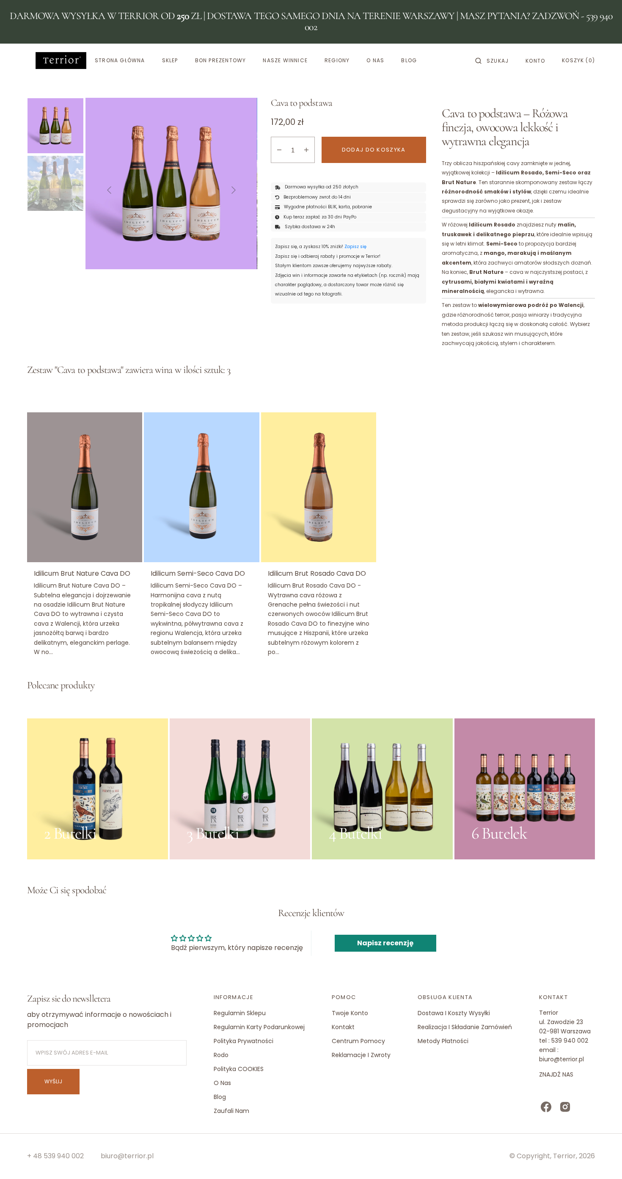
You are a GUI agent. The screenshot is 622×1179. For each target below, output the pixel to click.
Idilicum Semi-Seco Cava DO (198, 573)
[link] (84, 487)
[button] (492, 60)
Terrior (564, 1156)
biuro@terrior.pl (127, 1156)
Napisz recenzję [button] (385, 943)
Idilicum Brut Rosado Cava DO (317, 573)
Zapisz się (355, 246)
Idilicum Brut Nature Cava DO (82, 573)
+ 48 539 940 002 (55, 1156)
